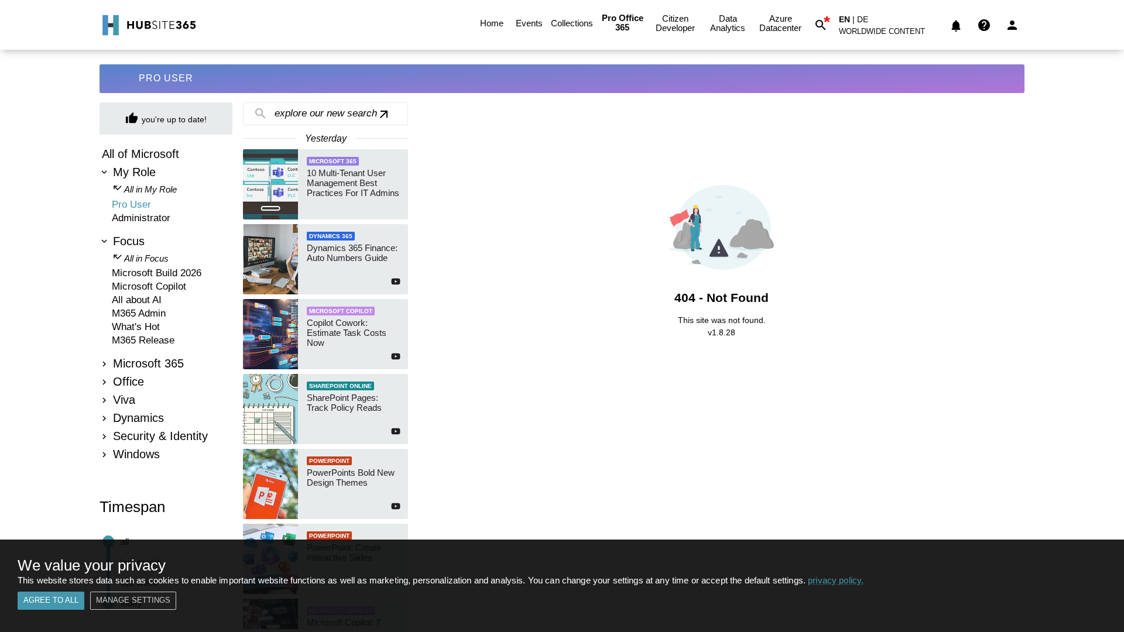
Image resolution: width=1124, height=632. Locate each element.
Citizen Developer (675, 23)
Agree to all (50, 600)
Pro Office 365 (622, 22)
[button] (888, 33)
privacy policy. (835, 580)
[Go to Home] (147, 25)
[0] (956, 25)
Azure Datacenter (780, 23)
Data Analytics (727, 23)
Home (491, 23)
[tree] (166, 305)
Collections (572, 23)
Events (529, 23)
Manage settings (133, 600)
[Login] (1012, 25)
